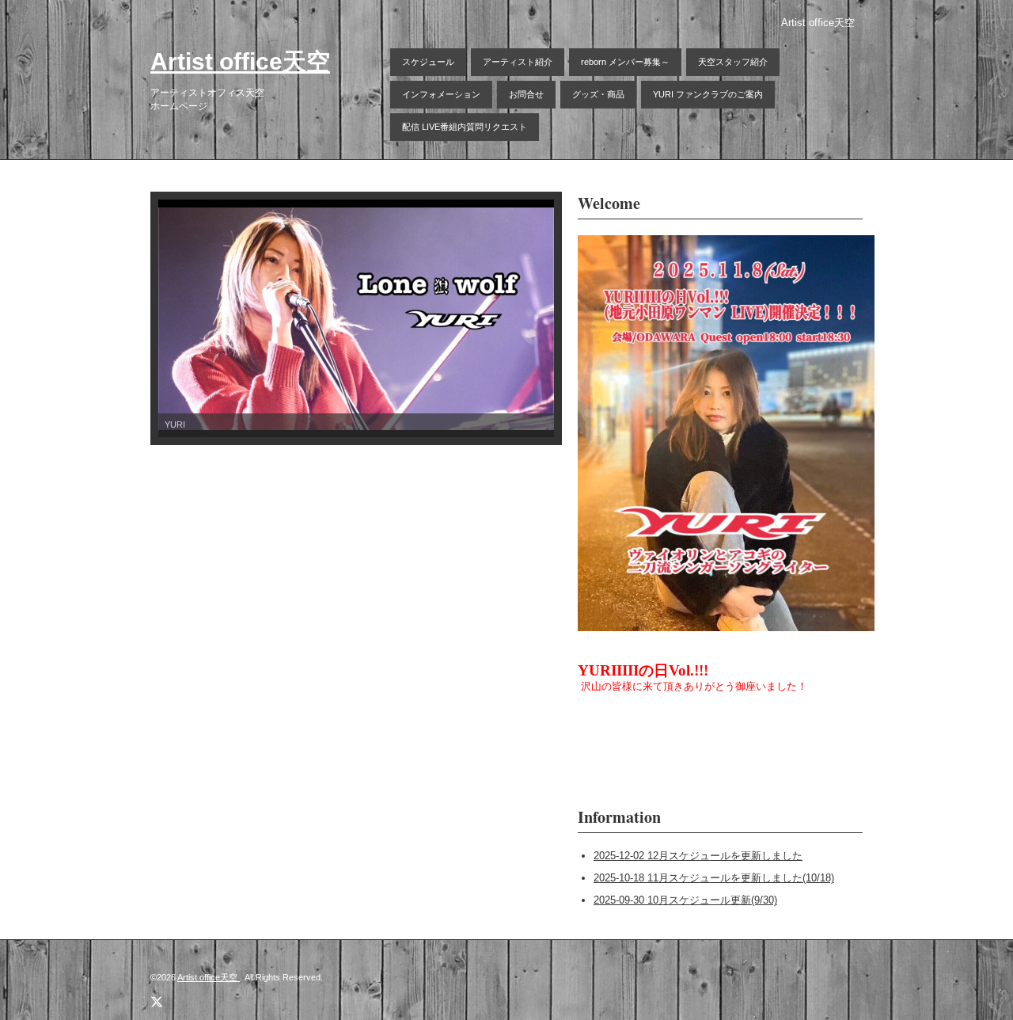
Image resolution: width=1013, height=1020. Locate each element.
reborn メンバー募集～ (625, 62)
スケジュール (428, 62)
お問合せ (526, 94)
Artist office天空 (240, 61)
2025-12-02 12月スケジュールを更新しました (698, 856)
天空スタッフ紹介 (733, 62)
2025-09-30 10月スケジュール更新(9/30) (685, 900)
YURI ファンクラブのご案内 (708, 94)
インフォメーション (441, 94)
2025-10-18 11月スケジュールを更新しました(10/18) (714, 878)
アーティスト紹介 (517, 62)
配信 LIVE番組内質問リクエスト (464, 126)
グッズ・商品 (598, 94)
